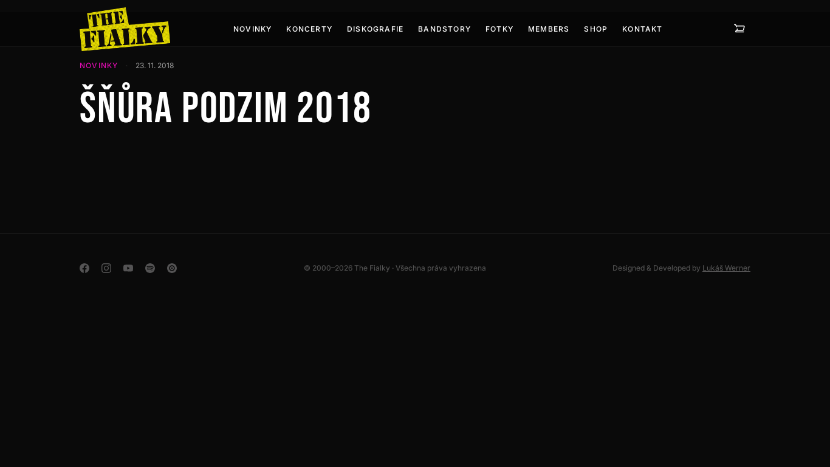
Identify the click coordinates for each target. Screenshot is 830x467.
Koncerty (309, 28)
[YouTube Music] (172, 268)
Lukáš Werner (726, 267)
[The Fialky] (125, 29)
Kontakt (642, 28)
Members (548, 28)
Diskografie (375, 28)
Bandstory (444, 28)
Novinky (252, 28)
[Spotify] (150, 268)
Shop (596, 28)
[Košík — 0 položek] (739, 29)
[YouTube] (128, 268)
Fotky (499, 28)
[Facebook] (84, 268)
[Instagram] (106, 268)
